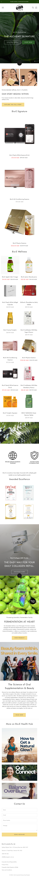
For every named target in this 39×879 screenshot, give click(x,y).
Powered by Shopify (25, 875)
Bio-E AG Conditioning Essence (19, 199)
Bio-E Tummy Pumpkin (10, 330)
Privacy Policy (5, 864)
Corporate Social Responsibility (9, 862)
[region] (19, 37)
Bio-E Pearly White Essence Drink (19, 155)
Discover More (12, 42)
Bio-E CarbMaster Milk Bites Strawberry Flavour (29, 386)
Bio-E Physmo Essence (19, 243)
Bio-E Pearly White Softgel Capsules (10, 303)
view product (19, 638)
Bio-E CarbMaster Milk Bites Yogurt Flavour (29, 331)
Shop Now (28, 42)
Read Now (19, 715)
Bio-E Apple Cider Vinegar (10, 277)
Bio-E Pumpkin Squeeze (10, 413)
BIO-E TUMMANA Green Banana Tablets (29, 414)
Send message (19, 834)
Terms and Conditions (7, 870)
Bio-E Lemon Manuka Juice (29, 277)
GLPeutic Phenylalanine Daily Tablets (29, 303)
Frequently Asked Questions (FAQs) (10, 867)
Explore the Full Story (13, 104)
